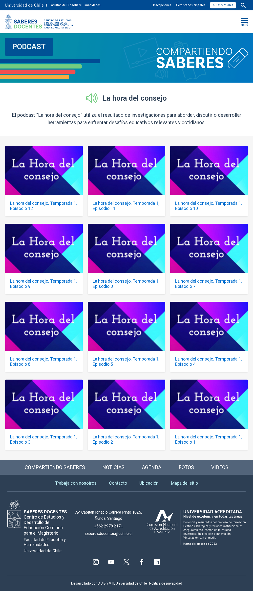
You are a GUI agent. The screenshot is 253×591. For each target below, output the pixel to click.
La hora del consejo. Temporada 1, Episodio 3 (43, 439)
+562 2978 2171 (108, 526)
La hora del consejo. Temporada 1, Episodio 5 (126, 361)
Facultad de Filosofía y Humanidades (75, 5)
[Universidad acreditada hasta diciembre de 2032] (196, 527)
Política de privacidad (165, 583)
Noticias (113, 467)
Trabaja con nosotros (76, 483)
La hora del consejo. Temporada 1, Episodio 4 (208, 361)
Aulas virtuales (223, 5)
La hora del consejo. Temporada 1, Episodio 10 (208, 206)
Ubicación (149, 483)
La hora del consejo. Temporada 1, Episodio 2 (126, 439)
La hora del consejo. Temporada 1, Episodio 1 (208, 439)
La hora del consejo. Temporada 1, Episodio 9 (43, 283)
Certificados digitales (190, 5)
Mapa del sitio (184, 483)
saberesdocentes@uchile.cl (108, 533)
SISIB (102, 583)
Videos (219, 467)
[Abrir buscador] (243, 5)
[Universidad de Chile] (24, 5)
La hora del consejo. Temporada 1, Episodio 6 (43, 361)
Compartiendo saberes (55, 467)
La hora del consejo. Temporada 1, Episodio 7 (208, 283)
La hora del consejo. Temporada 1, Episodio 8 (126, 283)
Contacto (118, 483)
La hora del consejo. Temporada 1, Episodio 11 (126, 206)
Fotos (186, 467)
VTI (111, 583)
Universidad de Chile (131, 583)
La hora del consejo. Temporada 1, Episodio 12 (43, 206)
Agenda (151, 467)
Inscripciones (162, 5)
